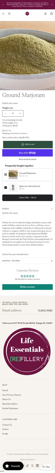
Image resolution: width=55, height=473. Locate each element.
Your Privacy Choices (11, 395)
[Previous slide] (3, 5)
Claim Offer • (27, 198)
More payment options (27, 159)
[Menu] (3, 13)
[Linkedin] (37, 465)
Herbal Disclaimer (10, 409)
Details (5, 209)
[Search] (9, 13)
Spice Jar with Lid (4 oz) (29, 186)
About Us (6, 400)
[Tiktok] (27, 465)
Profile (5, 434)
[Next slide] (52, 5)
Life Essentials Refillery (22, 454)
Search (5, 391)
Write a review (27, 287)
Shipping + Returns (11, 261)
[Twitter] (32, 465)
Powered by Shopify (40, 454)
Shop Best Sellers (9, 404)
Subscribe (45, 310)
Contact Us (7, 425)
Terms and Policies (27, 460)
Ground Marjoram (27, 173)
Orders (5, 429)
